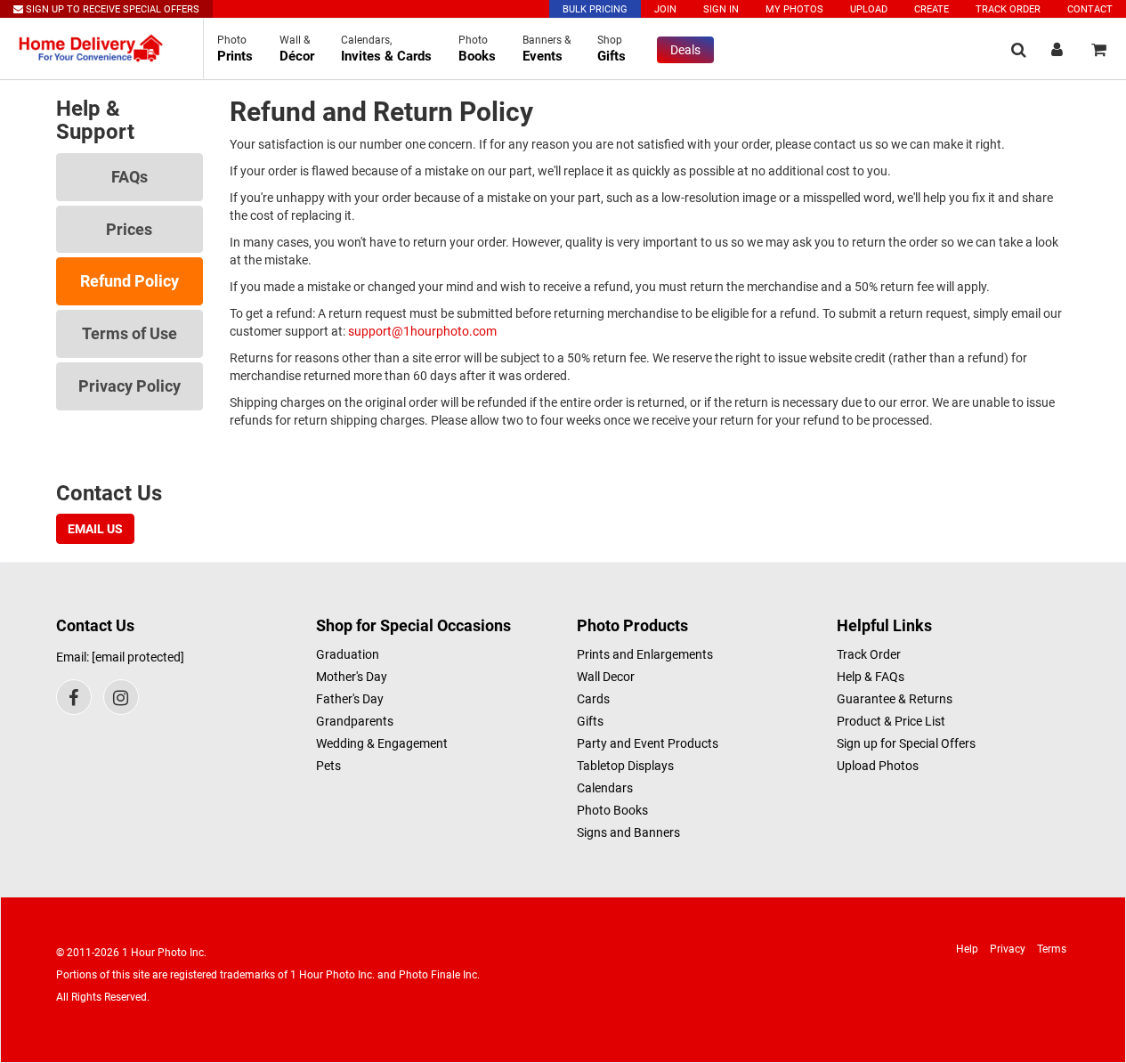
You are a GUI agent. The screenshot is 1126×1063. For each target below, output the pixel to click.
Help (967, 949)
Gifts (590, 721)
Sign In (721, 9)
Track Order (1008, 9)
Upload (868, 9)
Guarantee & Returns (894, 699)
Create (931, 9)
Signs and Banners (628, 832)
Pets (328, 766)
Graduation (347, 654)
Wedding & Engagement (382, 743)
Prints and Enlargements (645, 654)
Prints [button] (235, 49)
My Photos (794, 9)
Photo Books (612, 810)
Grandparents (354, 721)
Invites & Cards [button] (386, 49)
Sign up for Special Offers (906, 743)
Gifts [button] (611, 49)
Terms (1051, 949)
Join (665, 9)
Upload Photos (878, 766)
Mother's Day (351, 676)
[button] (1019, 49)
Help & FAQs (870, 676)
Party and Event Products (647, 743)
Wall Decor (606, 676)
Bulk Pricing (595, 9)
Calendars (605, 788)
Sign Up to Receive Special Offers (111, 9)
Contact (1090, 9)
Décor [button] (296, 49)
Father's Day (350, 699)
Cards (593, 699)
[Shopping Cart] (1099, 49)
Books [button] (477, 49)
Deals (685, 50)
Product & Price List (891, 721)
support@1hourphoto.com (422, 331)
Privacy (1007, 949)
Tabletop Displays (625, 766)
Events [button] (546, 49)
